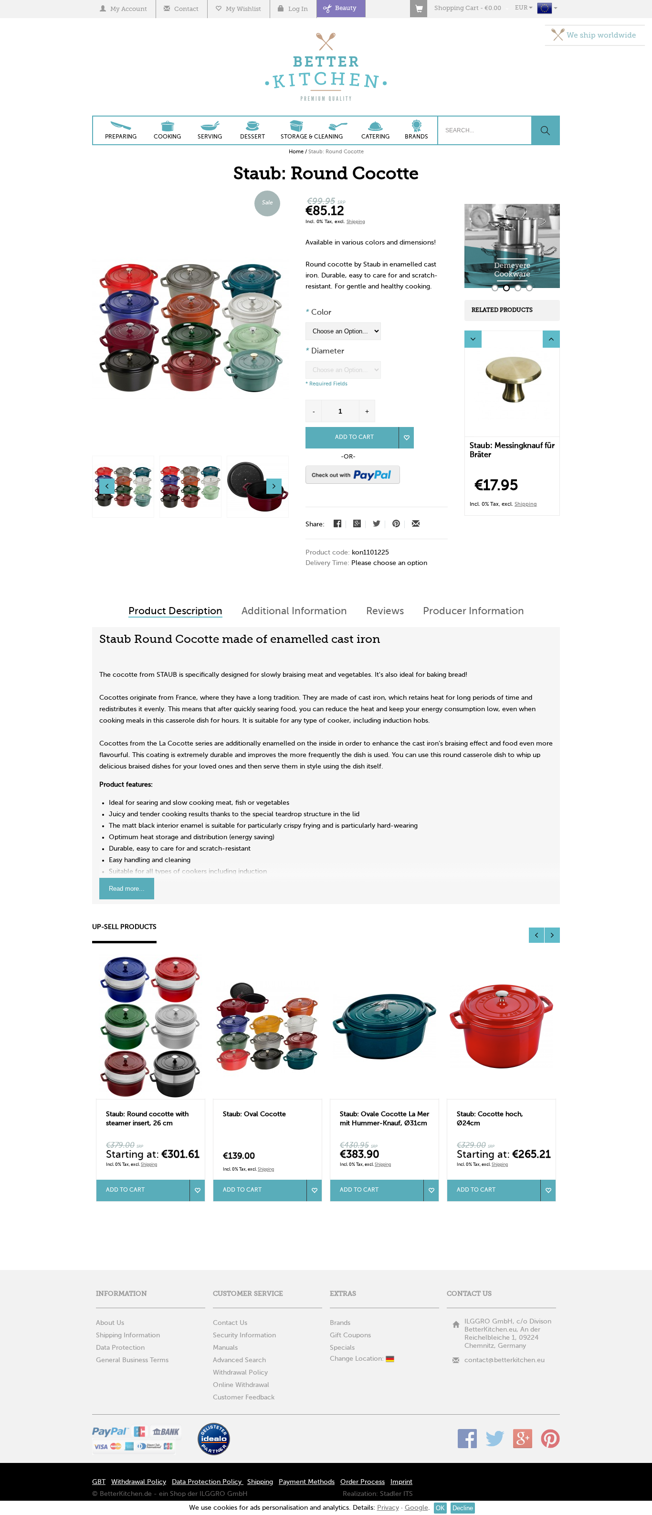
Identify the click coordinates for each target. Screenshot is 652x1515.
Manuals (225, 1347)
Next (551, 339)
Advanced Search (239, 1360)
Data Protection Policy (207, 1482)
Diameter (324, 351)
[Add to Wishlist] (197, 1190)
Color (318, 313)
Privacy (388, 1507)
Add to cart (125, 1190)
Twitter (495, 1438)
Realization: (360, 1494)
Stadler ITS (396, 1494)
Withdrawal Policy (240, 1372)
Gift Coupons (350, 1335)
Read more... (127, 888)
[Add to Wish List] (406, 437)
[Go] (545, 130)
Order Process (362, 1482)
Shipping (356, 221)
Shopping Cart (456, 8)
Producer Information (473, 612)
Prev (473, 339)
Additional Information (294, 612)
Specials (342, 1347)
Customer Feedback (243, 1397)
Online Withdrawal (241, 1385)
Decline (462, 1508)
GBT (98, 1482)
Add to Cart (354, 437)
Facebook (467, 1438)
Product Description (175, 612)
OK (440, 1508)
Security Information (244, 1335)
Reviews (385, 612)
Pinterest (550, 1438)
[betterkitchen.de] (326, 34)
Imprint (401, 1482)
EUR (522, 8)
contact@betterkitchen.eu (504, 1360)
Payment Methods (307, 1482)
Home (296, 151)
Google (522, 1438)
